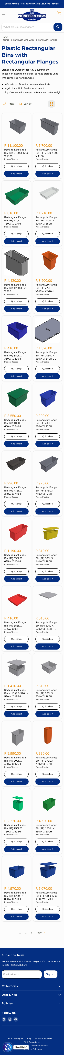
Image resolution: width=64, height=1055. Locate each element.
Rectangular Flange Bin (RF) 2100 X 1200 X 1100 (16, 153)
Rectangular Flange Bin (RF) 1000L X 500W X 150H (46, 220)
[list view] (58, 104)
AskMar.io (37, 1049)
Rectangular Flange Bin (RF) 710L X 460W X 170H (15, 220)
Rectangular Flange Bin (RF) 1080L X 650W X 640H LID (46, 355)
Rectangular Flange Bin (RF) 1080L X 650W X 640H (15, 423)
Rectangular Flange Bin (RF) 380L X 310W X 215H (15, 355)
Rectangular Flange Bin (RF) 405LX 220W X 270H (46, 423)
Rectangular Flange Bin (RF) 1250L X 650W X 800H (46, 828)
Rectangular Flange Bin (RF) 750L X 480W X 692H (15, 828)
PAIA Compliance (32, 1042)
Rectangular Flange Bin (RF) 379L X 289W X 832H (46, 761)
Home (5, 37)
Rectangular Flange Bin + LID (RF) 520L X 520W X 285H (16, 693)
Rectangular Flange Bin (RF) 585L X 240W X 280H (46, 558)
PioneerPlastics (11, 159)
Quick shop (16, 166)
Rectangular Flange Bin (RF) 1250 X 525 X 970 (15, 288)
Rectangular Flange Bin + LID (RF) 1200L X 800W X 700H (47, 896)
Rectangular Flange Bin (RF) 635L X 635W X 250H (15, 558)
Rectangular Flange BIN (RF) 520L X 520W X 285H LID (46, 625)
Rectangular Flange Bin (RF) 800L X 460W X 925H (15, 761)
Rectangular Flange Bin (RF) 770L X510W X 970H (46, 288)
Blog (28, 1038)
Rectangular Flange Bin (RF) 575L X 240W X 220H (46, 490)
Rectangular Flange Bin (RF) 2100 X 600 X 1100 (46, 153)
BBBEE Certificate (43, 1038)
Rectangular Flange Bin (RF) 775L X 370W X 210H (15, 490)
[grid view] (51, 104)
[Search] (57, 27)
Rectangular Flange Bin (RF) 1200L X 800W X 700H (15, 896)
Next (40, 932)
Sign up (50, 974)
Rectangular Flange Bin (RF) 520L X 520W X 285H (46, 693)
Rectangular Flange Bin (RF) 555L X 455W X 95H (15, 625)
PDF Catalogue (15, 1038)
